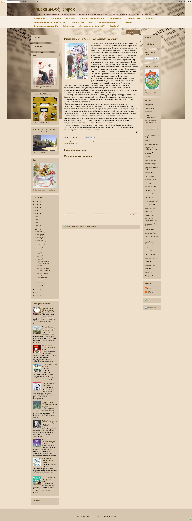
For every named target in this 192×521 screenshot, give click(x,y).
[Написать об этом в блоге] (88, 138)
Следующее (69, 213)
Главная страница (40, 18)
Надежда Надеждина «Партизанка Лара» (49, 422)
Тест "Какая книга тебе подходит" (92, 18)
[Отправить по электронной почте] (86, 138)
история (97, 141)
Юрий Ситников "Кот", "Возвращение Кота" (49, 348)
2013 (37, 296)
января (39, 286)
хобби (147, 268)
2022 (37, 211)
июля (39, 247)
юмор (147, 272)
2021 (37, 214)
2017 (37, 226)
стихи (147, 251)
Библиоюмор (70, 18)
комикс (147, 156)
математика (149, 164)
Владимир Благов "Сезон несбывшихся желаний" (42, 276)
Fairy (149, 288)
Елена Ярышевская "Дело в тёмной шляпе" (48, 479)
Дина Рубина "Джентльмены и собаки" (48, 460)
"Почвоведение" (127, 22)
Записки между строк (53, 9)
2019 (37, 220)
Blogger (113, 516)
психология (148, 204)
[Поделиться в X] (90, 138)
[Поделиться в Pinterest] (94, 138)
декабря (40, 232)
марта (39, 259)
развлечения (149, 208)
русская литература (71, 143)
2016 (37, 229)
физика (147, 261)
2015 (37, 289)
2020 (37, 217)
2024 (37, 205)
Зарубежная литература (149, 149)
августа (40, 244)
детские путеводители (150, 116)
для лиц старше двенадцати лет (81, 141)
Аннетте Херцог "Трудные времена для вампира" (49, 404)
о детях (103, 141)
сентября (40, 241)
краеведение (149, 160)
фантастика (149, 258)
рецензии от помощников (123, 141)
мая (38, 253)
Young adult (149, 276)
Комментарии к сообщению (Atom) (107, 222)
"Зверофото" (114, 26)
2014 (37, 293)
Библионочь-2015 (150, 18)
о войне (147, 172)
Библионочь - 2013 (115, 18)
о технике (148, 194)
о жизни (110, 141)
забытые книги (150, 144)
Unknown (150, 292)
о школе (147, 197)
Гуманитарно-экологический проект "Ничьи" (50, 22)
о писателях (149, 187)
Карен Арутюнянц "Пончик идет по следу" (43, 263)
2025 (37, 202)
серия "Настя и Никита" (150, 243)
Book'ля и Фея (56, 18)
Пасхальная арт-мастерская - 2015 (46, 26)
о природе (148, 190)
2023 (37, 208)
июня (39, 250)
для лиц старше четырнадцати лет (151, 129)
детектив (148, 112)
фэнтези (148, 265)
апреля (39, 256)
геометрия (148, 108)
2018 (37, 223)
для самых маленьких (152, 135)
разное (147, 211)
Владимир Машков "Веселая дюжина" (44, 269)
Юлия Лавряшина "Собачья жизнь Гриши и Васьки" (48, 310)
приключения (149, 201)
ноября (39, 235)
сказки (147, 247)
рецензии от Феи (150, 224)
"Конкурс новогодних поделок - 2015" (92, 26)
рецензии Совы (150, 229)
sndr (99, 516)
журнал (147, 140)
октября (40, 238)
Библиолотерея (68, 26)
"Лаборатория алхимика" (107, 22)
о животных (149, 180)
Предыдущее (132, 213)
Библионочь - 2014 (133, 18)
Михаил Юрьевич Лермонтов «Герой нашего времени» (48, 329)
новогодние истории (152, 167)
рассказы (148, 215)
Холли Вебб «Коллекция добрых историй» (48, 442)
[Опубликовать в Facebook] (92, 138)
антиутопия (149, 104)
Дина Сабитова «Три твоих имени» (49, 384)
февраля (40, 283)
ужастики (148, 254)
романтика (149, 233)
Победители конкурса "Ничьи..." (82, 22)
